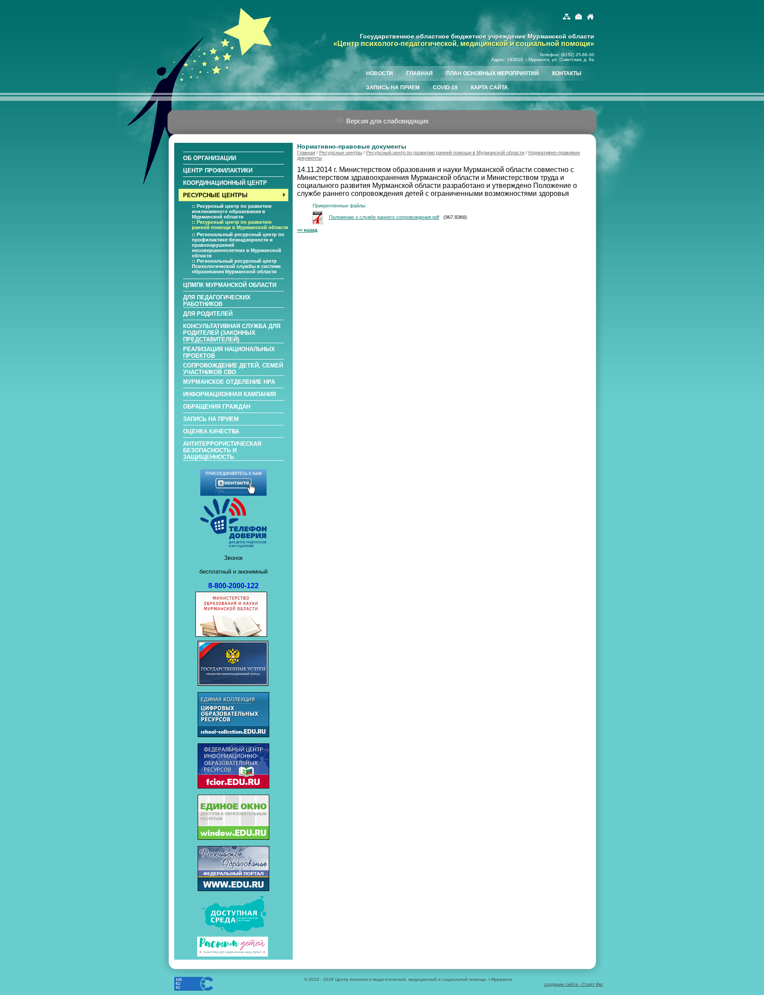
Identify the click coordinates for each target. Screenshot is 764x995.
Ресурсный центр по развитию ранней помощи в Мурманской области (445, 152)
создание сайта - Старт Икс (573, 984)
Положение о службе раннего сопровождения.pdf (384, 217)
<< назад (307, 230)
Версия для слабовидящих (386, 121)
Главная (306, 152)
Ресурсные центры (340, 152)
